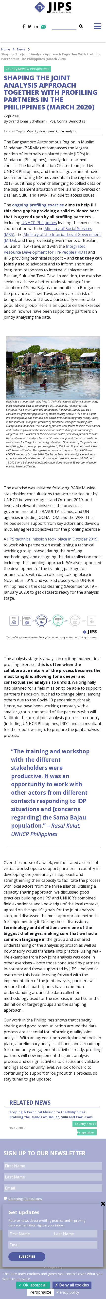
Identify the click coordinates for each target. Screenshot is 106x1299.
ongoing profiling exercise (38, 205)
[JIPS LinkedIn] (36, 26)
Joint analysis (67, 131)
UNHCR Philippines (39, 222)
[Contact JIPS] (43, 26)
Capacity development (42, 131)
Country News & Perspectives (27, 68)
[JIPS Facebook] (24, 26)
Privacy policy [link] (67, 1292)
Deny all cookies (73, 1285)
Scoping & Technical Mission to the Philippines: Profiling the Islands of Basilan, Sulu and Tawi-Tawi (51, 1114)
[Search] (80, 26)
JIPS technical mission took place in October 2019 (52, 539)
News (21, 49)
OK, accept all (34, 1285)
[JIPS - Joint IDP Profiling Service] (53, 7)
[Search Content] (68, 23)
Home (5, 49)
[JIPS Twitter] (30, 26)
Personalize (40, 1292)
